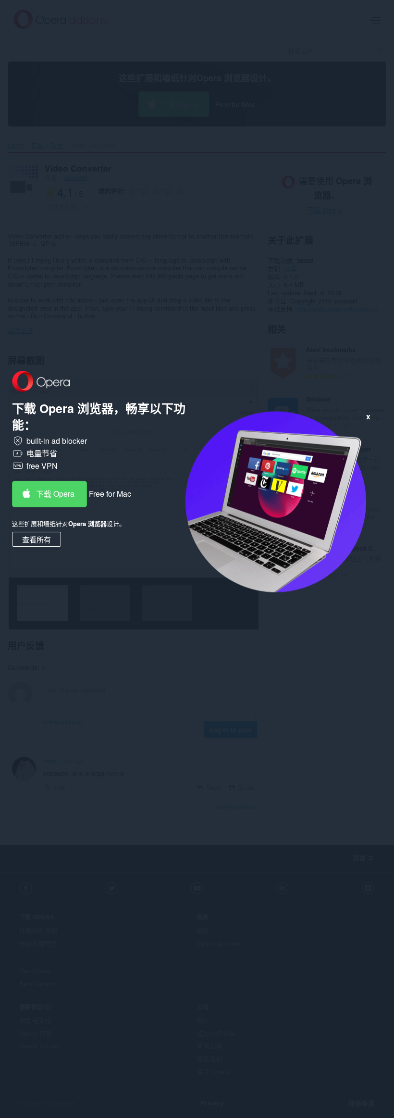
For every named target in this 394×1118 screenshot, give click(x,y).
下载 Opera (55, 493)
